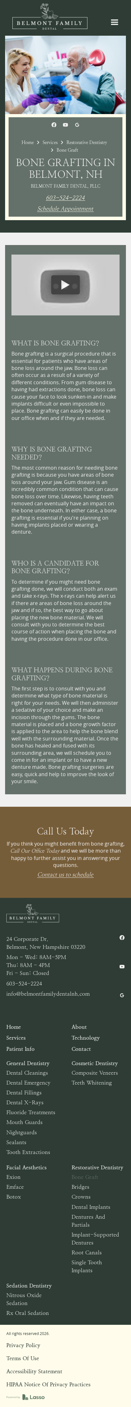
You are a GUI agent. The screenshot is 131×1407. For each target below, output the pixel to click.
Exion (13, 1177)
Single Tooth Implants (87, 1266)
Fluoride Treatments (30, 1112)
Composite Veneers (95, 1073)
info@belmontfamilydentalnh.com (48, 994)
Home (28, 142)
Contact (81, 1049)
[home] (48, 16)
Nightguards (21, 1132)
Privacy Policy (23, 1345)
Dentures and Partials (88, 1221)
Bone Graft (85, 1177)
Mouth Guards (24, 1122)
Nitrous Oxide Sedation (24, 1299)
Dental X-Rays (25, 1102)
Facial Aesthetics (26, 1167)
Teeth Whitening (92, 1082)
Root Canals (87, 1252)
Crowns (81, 1197)
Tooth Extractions (28, 1152)
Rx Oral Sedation (27, 1313)
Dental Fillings (24, 1092)
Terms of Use (22, 1358)
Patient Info (20, 1049)
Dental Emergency (28, 1082)
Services (50, 142)
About (79, 1027)
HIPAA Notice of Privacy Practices (48, 1384)
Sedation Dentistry (29, 1285)
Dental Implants (91, 1207)
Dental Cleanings (27, 1073)
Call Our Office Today (34, 851)
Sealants (16, 1142)
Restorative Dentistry (86, 142)
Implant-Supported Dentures (95, 1238)
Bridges (80, 1187)
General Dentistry (28, 1063)
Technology (86, 1038)
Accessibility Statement (34, 1371)
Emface (15, 1187)
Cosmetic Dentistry (95, 1063)
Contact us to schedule (65, 875)
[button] (114, 22)
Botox (13, 1197)
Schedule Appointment (65, 209)
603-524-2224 (65, 198)
